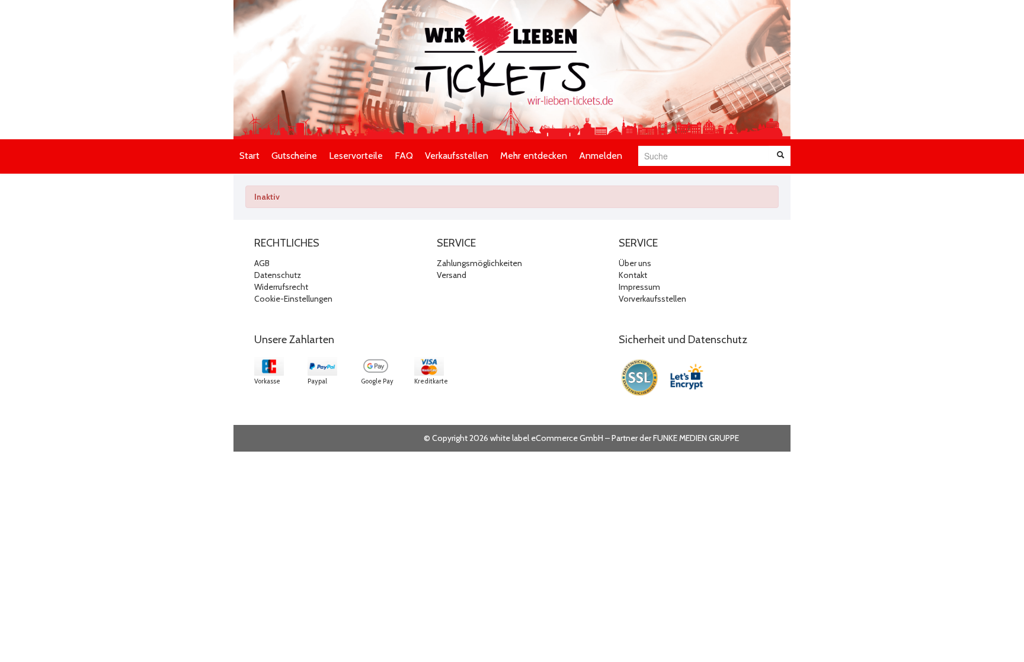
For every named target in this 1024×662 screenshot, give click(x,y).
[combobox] (703, 156)
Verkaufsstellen (456, 155)
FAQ (404, 155)
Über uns (635, 263)
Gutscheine (294, 155)
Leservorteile (356, 155)
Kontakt (633, 275)
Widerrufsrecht (281, 287)
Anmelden (600, 155)
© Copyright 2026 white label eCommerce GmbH (513, 438)
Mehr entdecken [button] (533, 155)
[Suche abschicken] (780, 156)
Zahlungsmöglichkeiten (479, 263)
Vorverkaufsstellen (652, 298)
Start (249, 155)
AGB (262, 263)
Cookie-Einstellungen (293, 298)
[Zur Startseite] (512, 69)
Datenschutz (277, 275)
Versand (451, 275)
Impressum (639, 287)
